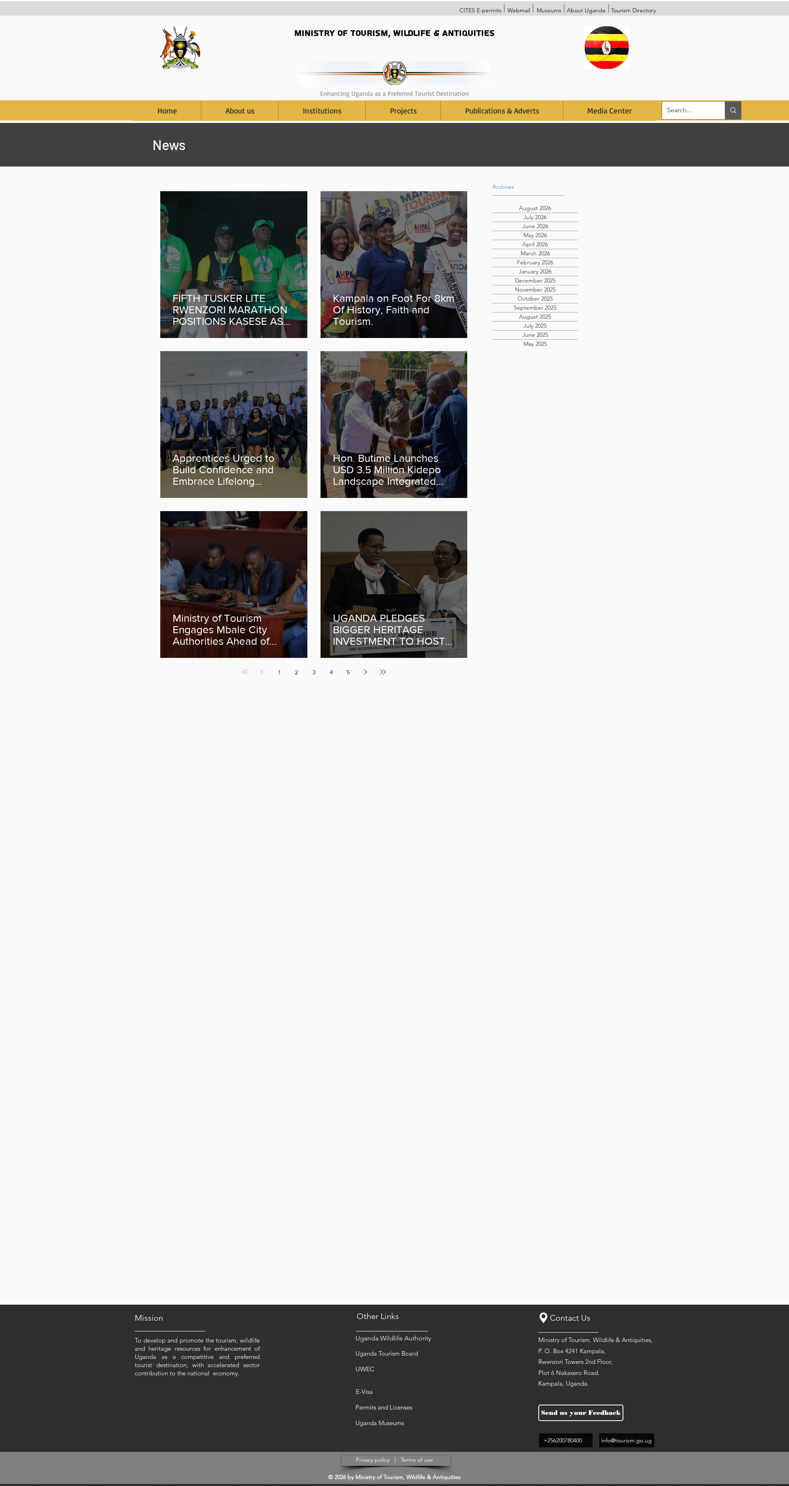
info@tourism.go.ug (626, 1440)
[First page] (245, 671)
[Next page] (365, 671)
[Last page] (383, 671)
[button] (321, 111)
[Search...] (733, 110)
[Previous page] (262, 671)
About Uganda (586, 10)
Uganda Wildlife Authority (393, 1338)
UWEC (364, 1369)
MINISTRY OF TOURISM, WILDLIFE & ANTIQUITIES (394, 33)
